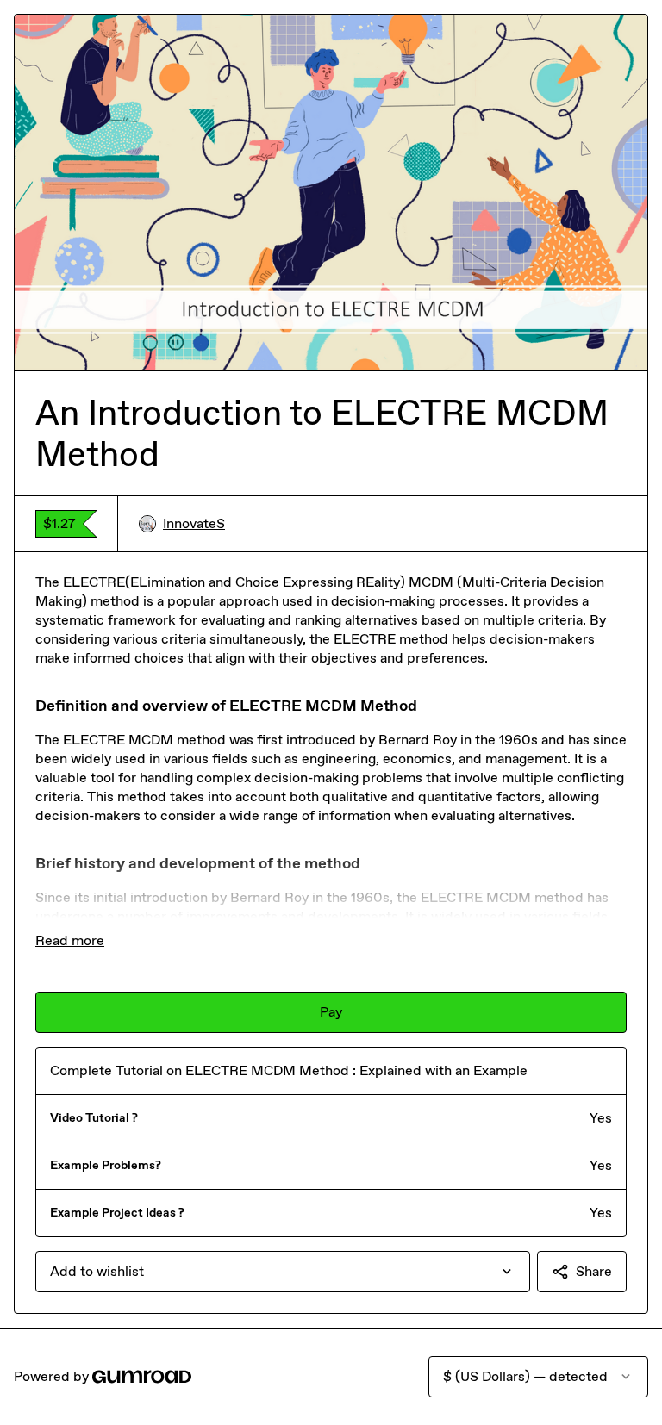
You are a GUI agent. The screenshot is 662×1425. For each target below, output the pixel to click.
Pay (331, 1012)
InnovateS (194, 523)
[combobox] (282, 1271)
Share (594, 1271)
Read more (69, 940)
